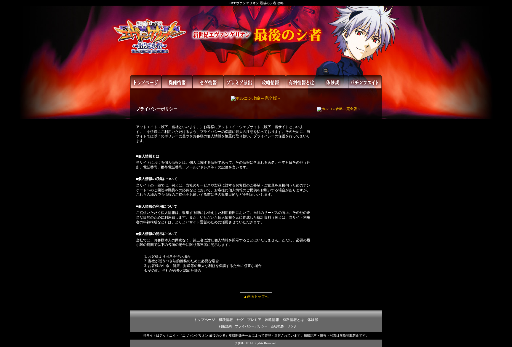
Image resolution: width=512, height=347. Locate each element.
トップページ (204, 320)
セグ (240, 320)
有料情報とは (293, 320)
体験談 (313, 320)
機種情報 (226, 320)
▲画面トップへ (256, 297)
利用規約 (225, 326)
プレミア (254, 320)
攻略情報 (272, 320)
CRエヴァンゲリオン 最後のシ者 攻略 (256, 3)
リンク (292, 326)
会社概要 (277, 326)
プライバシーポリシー (251, 326)
